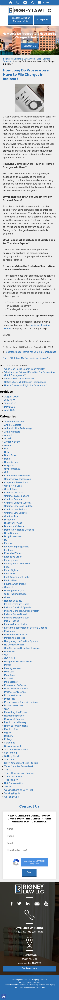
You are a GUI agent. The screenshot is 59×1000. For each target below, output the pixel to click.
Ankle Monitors (12, 431)
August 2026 (11, 396)
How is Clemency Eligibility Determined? (26, 385)
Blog (39, 59)
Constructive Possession (17, 479)
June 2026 (10, 403)
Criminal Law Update (15, 513)
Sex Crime (9, 759)
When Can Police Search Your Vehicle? (24, 369)
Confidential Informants (17, 475)
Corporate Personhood (16, 482)
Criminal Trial (11, 516)
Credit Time (10, 489)
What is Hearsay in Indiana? (19, 378)
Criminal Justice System (17, 502)
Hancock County (13, 600)
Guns (7, 597)
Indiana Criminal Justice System (21, 611)
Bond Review (11, 462)
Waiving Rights (12, 793)
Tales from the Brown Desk (18, 766)
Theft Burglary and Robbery (19, 773)
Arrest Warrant (12, 441)
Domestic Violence (14, 526)
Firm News (9, 573)
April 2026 (9, 410)
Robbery (8, 736)
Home (10, 2)
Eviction (8, 543)
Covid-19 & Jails (13, 486)
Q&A (6, 709)
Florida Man (10, 580)
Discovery (9, 519)
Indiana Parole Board (15, 614)
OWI (6, 654)
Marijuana (9, 631)
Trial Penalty (11, 780)
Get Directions (29, 968)
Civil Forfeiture (12, 469)
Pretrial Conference (15, 692)
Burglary (9, 465)
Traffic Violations (13, 776)
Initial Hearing (11, 621)
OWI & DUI (9, 658)
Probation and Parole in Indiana (21, 702)
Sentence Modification (16, 749)
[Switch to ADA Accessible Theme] (3, 996)
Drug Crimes (11, 533)
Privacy (32, 863)
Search (32, 2)
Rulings (8, 739)
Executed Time (12, 553)
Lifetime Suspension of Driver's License (25, 627)
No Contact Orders (14, 644)
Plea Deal (9, 671)
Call (17, 2)
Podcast (8, 678)
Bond (7, 458)
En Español (42, 19)
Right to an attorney (15, 722)
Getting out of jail (14, 590)
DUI (6, 539)
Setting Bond (11, 756)
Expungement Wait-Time (17, 563)
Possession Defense (15, 685)
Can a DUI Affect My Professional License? (25, 358)
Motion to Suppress (14, 638)
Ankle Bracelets (12, 425)
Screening (9, 742)
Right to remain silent (16, 725)
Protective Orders (13, 705)
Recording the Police (15, 712)
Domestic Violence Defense (19, 529)
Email (25, 2)
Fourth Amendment (15, 584)
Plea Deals (9, 675)
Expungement (11, 560)
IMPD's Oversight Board (16, 604)
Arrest (7, 438)
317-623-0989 (20, 19)
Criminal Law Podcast (16, 509)
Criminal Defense (13, 492)
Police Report (11, 682)
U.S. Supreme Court (14, 783)
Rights (7, 732)
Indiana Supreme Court (16, 617)
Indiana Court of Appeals (17, 607)
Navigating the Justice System (21, 641)
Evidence (9, 550)
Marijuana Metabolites (16, 634)
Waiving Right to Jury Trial (18, 790)
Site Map (36, 982)
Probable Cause (12, 695)
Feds (6, 567)
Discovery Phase (13, 523)
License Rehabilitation (16, 624)
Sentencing (10, 752)
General (8, 587)
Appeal (8, 435)
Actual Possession (14, 421)
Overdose (9, 651)
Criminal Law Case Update (18, 506)
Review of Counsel (14, 719)
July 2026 (9, 400)
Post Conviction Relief (16, 688)
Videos (7, 786)
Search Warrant (12, 746)
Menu (46, 2)
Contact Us (29, 45)
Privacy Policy (25, 982)
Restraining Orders (14, 715)
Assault (8, 445)
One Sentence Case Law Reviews (22, 648)
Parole (7, 665)
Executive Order (13, 556)
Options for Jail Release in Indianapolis (25, 382)
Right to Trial (11, 729)
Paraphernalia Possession (18, 661)
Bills (6, 452)
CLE (6, 472)
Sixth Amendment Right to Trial (21, 763)
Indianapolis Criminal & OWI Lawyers (19, 59)
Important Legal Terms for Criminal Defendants (30, 352)
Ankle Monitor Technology (18, 428)
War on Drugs (11, 796)
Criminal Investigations (16, 496)
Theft (7, 769)
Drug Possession (13, 536)
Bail (6, 448)
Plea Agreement (13, 668)
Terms (37, 863)
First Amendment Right (17, 577)
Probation (9, 698)
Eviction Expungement (16, 546)
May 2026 (9, 407)
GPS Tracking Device (15, 594)
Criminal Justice (13, 499)
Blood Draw (10, 455)
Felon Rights (11, 570)
